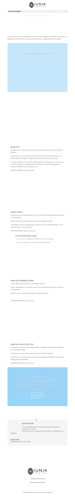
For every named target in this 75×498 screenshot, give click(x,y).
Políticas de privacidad (37, 479)
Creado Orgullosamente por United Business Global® (37, 492)
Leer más (37, 395)
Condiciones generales (37, 482)
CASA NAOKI (37, 377)
